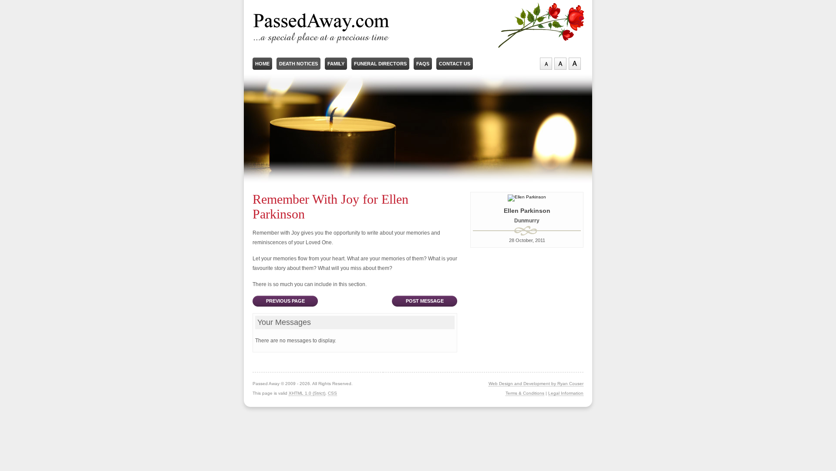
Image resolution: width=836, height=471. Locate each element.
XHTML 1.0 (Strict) (307, 393)
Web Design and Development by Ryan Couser (536, 383)
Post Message (425, 301)
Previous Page (285, 301)
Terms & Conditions (525, 393)
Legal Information (565, 393)
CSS (332, 393)
